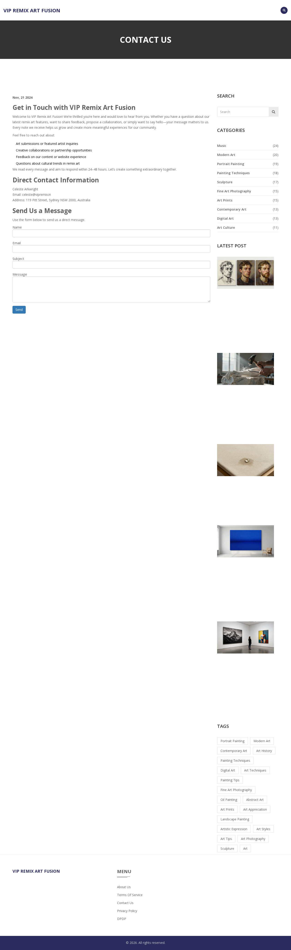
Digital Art (225, 218)
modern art (261, 741)
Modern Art (226, 155)
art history (264, 751)
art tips (226, 839)
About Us (124, 887)
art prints (227, 809)
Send (19, 309)
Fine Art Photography (234, 191)
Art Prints (224, 200)
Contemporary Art (231, 209)
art (245, 848)
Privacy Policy (127, 911)
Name (17, 227)
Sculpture (224, 182)
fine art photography (236, 790)
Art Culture (226, 227)
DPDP (121, 919)
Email (17, 243)
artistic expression (234, 829)
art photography (253, 839)
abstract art (255, 799)
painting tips (230, 780)
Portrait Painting (230, 164)
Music (221, 145)
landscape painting (235, 819)
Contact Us (125, 903)
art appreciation (255, 809)
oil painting (229, 799)
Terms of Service (130, 895)
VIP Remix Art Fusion (31, 10)
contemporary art (234, 751)
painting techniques (235, 760)
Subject (18, 258)
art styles (263, 829)
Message (20, 274)
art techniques (255, 770)
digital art (228, 770)
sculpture (227, 848)
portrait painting (232, 741)
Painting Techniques (233, 173)
